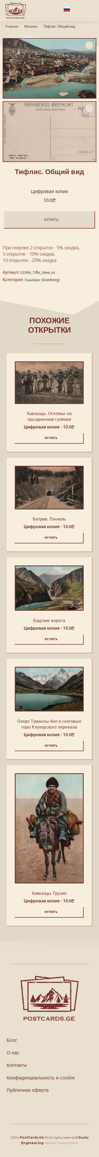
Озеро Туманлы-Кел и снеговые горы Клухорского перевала (49, 724)
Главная (11, 26)
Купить (51, 219)
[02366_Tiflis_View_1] (49, 132)
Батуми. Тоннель (49, 519)
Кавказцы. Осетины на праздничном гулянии (49, 416)
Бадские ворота (49, 620)
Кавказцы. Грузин (49, 893)
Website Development (61, 1143)
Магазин (30, 26)
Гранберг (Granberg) (42, 279)
